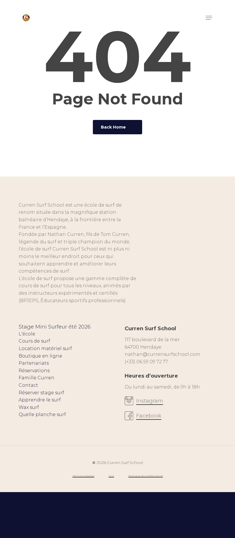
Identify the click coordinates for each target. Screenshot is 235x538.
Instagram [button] (149, 401)
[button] (209, 18)
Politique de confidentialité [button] (145, 475)
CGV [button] (111, 475)
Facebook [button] (148, 416)
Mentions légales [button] (83, 475)
